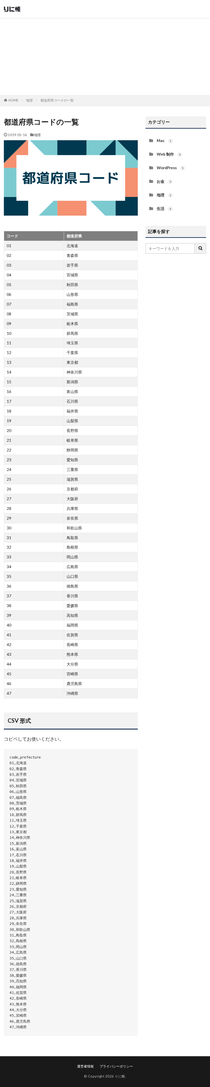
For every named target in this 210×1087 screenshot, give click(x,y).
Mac (164, 140)
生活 (164, 208)
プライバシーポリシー (116, 1066)
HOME (13, 100)
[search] (200, 248)
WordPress (170, 167)
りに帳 (120, 1076)
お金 (164, 181)
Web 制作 (169, 154)
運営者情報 (85, 1066)
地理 (29, 100)
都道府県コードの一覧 (57, 100)
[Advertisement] (105, 56)
